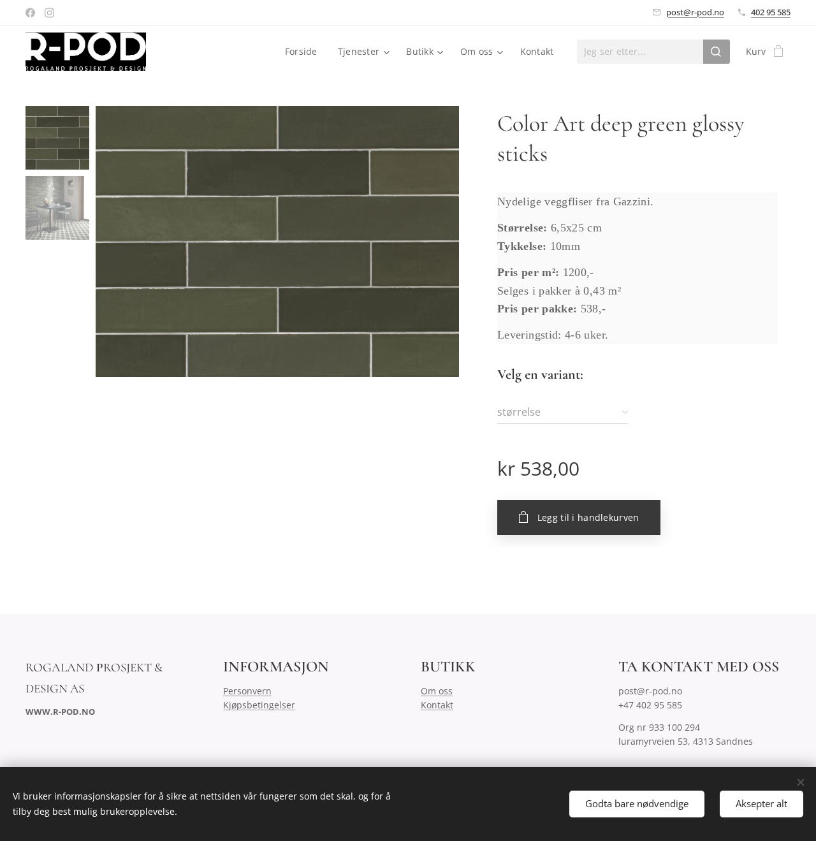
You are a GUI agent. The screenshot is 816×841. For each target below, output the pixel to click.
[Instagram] (49, 13)
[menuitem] (305, 52)
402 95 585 (770, 12)
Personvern (247, 691)
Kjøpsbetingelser (259, 705)
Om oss (437, 691)
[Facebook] (30, 13)
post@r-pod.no (695, 12)
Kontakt (437, 705)
